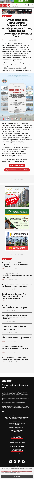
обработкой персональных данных (12, 472)
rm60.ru (17, 453)
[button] (32, 5)
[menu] (25, 5)
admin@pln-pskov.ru (17, 446)
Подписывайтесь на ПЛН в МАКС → (17, 170)
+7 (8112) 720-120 (17, 451)
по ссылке (21, 161)
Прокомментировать (17, 165)
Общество (7, 16)
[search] (29, 5)
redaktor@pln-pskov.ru (17, 442)
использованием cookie (6, 471)
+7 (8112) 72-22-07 (17, 437)
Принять (17, 476)
